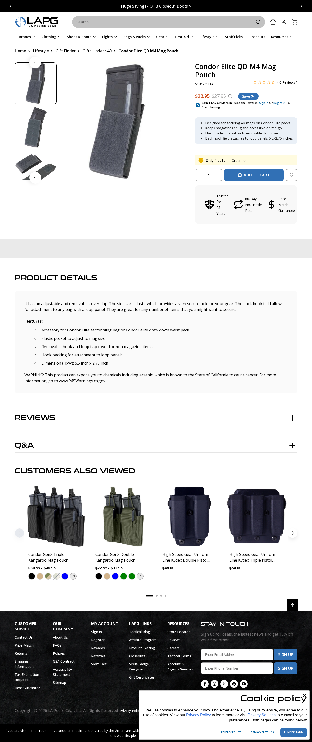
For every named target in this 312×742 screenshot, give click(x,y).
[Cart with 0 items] (294, 22)
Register (279, 103)
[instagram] (214, 684)
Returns (21, 653)
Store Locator (178, 631)
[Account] (284, 22)
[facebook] (205, 684)
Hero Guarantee (27, 687)
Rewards (98, 648)
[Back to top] (292, 605)
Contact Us (24, 637)
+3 (73, 576)
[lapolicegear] (36, 22)
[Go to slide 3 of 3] (11, 5)
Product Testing (142, 648)
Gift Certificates (142, 677)
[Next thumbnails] (35, 178)
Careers (173, 648)
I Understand (293, 732)
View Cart (99, 664)
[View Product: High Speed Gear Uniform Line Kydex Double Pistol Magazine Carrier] (189, 516)
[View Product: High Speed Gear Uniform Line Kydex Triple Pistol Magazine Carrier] (256, 516)
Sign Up (285, 654)
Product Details (56, 278)
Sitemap (59, 682)
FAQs (57, 645)
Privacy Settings (262, 715)
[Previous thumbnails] (35, 62)
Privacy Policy (198, 715)
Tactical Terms (179, 656)
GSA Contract (64, 661)
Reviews (35, 418)
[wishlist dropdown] (291, 175)
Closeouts (137, 656)
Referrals (98, 656)
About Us (60, 637)
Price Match (24, 645)
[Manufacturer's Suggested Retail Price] (230, 96)
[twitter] (224, 684)
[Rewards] (273, 22)
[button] (246, 204)
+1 (140, 576)
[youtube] (244, 684)
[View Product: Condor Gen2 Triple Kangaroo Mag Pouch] (55, 516)
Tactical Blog (139, 631)
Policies (59, 653)
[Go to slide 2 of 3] (300, 5)
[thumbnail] (35, 83)
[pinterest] (234, 684)
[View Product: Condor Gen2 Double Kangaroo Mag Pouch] (122, 516)
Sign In (263, 103)
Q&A (24, 445)
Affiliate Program (142, 640)
